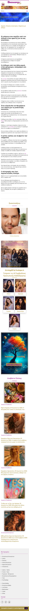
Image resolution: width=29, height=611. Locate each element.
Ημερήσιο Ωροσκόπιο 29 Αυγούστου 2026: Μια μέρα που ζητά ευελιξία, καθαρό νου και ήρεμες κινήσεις (14, 472)
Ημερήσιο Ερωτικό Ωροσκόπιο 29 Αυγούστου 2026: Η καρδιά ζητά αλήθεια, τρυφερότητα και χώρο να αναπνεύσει (14, 440)
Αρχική (3, 26)
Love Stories (4, 587)
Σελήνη (3, 558)
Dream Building (5, 583)
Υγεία (3, 578)
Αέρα (15, 119)
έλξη (10, 56)
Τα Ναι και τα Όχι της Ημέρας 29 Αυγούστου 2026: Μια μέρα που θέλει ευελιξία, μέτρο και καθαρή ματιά (12, 505)
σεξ (25, 153)
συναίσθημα (11, 126)
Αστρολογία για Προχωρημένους (9, 576)
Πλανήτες (4, 560)
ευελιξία (20, 90)
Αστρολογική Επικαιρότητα (7, 532)
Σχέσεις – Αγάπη (6, 569)
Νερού (2, 120)
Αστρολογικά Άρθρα (6, 585)
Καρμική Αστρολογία (6, 564)
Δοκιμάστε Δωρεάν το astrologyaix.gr (12, 608)
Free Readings (5, 580)
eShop (3, 593)
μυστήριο (4, 78)
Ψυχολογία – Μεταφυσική (8, 573)
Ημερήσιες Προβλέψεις (6, 404)
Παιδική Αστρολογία (6, 562)
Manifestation (5, 589)
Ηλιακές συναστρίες (12, 26)
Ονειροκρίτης (5, 566)
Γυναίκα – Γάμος (5, 571)
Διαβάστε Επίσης (14, 378)
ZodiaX (3, 591)
